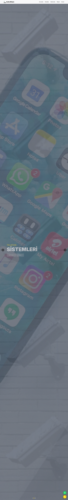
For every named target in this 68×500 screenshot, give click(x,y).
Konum (62, 1)
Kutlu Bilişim (10, 2)
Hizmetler (47, 1)
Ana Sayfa (41, 1)
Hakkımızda (52, 1)
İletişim (58, 1)
